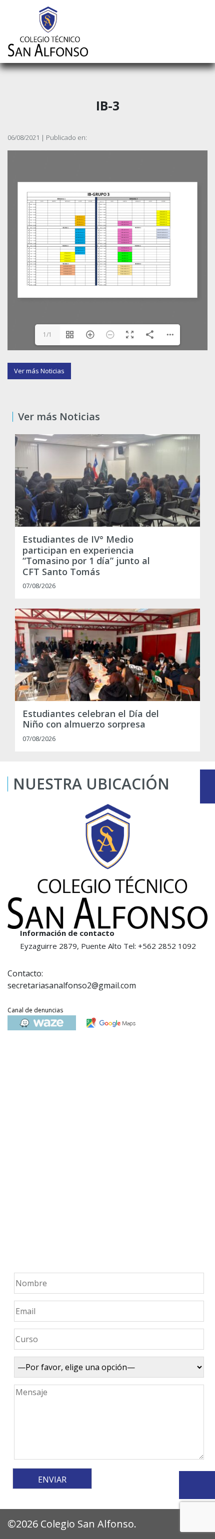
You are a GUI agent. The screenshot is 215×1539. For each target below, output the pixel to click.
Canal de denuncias (35, 1010)
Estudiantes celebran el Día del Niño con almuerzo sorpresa (90, 719)
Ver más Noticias (39, 370)
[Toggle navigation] (200, 31)
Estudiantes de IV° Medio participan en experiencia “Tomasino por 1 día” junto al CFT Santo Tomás (86, 555)
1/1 (47, 334)
